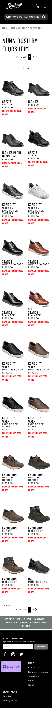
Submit (41, 647)
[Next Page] (36, 57)
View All (21, 57)
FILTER (26, 68)
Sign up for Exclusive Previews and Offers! (19, 642)
